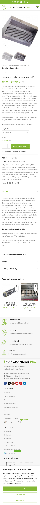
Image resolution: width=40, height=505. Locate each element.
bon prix (14, 167)
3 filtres (18, 165)
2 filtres (13, 165)
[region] (20, 485)
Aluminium (7, 431)
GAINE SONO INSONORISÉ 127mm (10, 304)
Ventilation (7, 438)
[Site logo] (20, 7)
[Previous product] (3, 72)
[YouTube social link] (21, 2)
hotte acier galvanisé (27, 170)
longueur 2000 (10, 177)
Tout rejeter (20, 500)
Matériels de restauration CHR (19, 65)
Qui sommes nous (10, 411)
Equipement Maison (10, 446)
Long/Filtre (6, 129)
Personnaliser (20, 494)
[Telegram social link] (18, 183)
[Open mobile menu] (4, 7)
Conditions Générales (11, 407)
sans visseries (17, 179)
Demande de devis (10, 400)
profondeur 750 (7, 179)
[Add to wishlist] (16, 286)
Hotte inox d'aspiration (10, 68)
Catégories (8, 427)
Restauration (8, 435)
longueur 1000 (24, 174)
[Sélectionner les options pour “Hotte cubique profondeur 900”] (35, 290)
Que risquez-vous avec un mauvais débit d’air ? (19, 464)
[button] (4, 31)
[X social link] (15, 2)
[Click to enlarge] (5, 45)
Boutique (7, 392)
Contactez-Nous (9, 396)
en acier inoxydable (24, 167)
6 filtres (8, 167)
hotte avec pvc (28, 172)
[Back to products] (5, 72)
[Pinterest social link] (24, 2)
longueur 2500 (21, 177)
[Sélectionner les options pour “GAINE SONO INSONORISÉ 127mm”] (16, 290)
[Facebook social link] (12, 2)
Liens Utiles (8, 389)
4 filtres (33, 165)
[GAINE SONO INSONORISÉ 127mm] (11, 292)
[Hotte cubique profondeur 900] (30, 292)
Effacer (5, 137)
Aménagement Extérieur (12, 449)
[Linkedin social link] (27, 2)
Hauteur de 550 (14, 170)
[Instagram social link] (18, 2)
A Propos (7, 414)
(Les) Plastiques (9, 442)
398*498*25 (26, 165)
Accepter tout (20, 489)
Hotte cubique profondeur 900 (29, 304)
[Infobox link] (20, 322)
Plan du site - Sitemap (11, 418)
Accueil (4, 65)
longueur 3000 (31, 177)
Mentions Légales (10, 403)
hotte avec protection (15, 172)
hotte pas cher (14, 174)
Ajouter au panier (20, 146)
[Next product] (8, 72)
